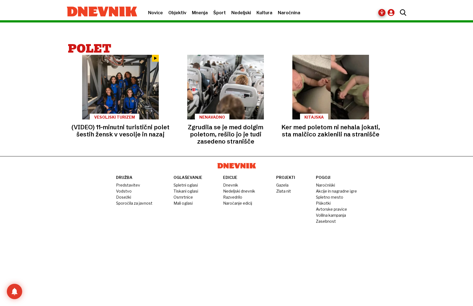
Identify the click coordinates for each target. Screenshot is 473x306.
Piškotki (323, 203)
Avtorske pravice (331, 209)
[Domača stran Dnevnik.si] (99, 12)
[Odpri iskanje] (401, 12)
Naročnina (289, 12)
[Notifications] (14, 291)
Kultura (264, 12)
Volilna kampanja (331, 215)
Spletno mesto (329, 197)
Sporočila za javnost (134, 203)
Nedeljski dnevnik (239, 191)
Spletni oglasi (186, 185)
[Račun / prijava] (392, 12)
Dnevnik (230, 185)
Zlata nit (283, 191)
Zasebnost (326, 221)
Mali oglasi (183, 203)
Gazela (282, 185)
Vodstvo (124, 191)
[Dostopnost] (381, 12)
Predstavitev (128, 185)
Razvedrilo (232, 197)
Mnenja (200, 12)
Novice (155, 12)
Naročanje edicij (237, 203)
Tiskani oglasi (186, 191)
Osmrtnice (183, 197)
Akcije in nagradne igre (336, 191)
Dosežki (123, 197)
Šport (219, 12)
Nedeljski (241, 12)
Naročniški (325, 185)
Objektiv (177, 12)
